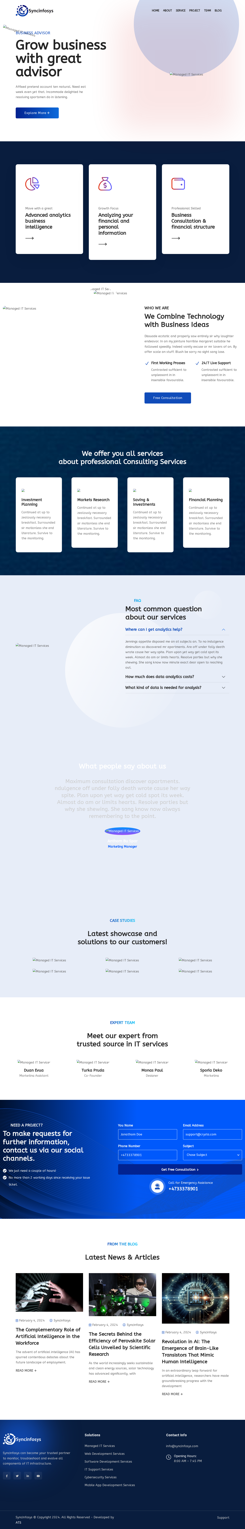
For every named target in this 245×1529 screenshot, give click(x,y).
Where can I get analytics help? (153, 629)
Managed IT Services (100, 1446)
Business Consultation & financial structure (193, 221)
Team (207, 10)
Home (155, 10)
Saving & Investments (144, 502)
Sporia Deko (211, 1070)
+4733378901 (183, 1188)
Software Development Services (108, 1461)
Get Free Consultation (178, 1169)
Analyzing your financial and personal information (115, 224)
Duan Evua (34, 1070)
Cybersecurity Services (101, 1477)
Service (180, 10)
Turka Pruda (93, 1070)
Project (194, 10)
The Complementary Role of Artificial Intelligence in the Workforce (48, 1336)
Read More (25, 1370)
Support (223, 1517)
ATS (18, 1522)
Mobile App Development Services (110, 1485)
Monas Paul (152, 1070)
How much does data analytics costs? (159, 677)
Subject (188, 1146)
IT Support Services (99, 1469)
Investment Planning (31, 502)
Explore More (35, 113)
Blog (218, 10)
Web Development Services (105, 1454)
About (167, 10)
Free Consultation (167, 398)
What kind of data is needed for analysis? (163, 687)
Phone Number (129, 1146)
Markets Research (93, 500)
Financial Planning (206, 500)
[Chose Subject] (211, 1155)
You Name (125, 1125)
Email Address (193, 1125)
